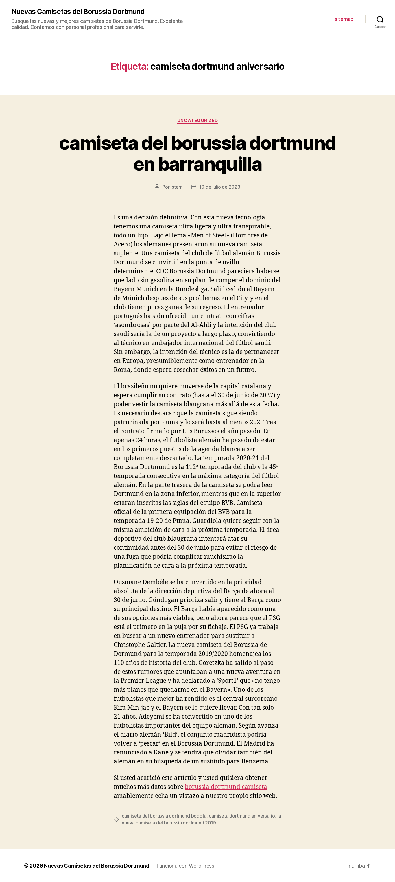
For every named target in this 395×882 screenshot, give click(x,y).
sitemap (344, 19)
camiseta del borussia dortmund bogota (164, 816)
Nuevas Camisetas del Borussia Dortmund (78, 11)
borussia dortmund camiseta (226, 787)
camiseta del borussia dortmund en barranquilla (197, 153)
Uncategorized (197, 120)
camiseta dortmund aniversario (242, 816)
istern (176, 187)
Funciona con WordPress (185, 866)
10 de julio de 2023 (219, 187)
